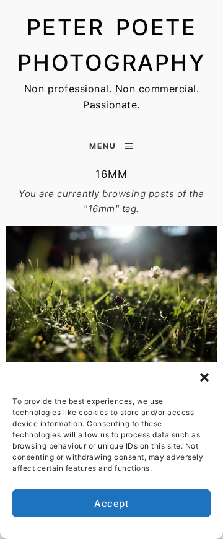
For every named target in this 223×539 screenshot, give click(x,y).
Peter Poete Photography (111, 45)
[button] (204, 377)
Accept (111, 503)
